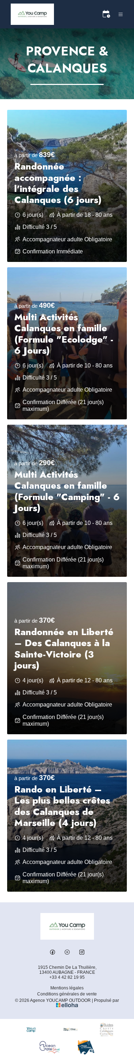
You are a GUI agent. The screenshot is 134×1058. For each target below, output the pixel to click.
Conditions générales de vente (67, 994)
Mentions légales (67, 988)
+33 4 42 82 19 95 (67, 977)
